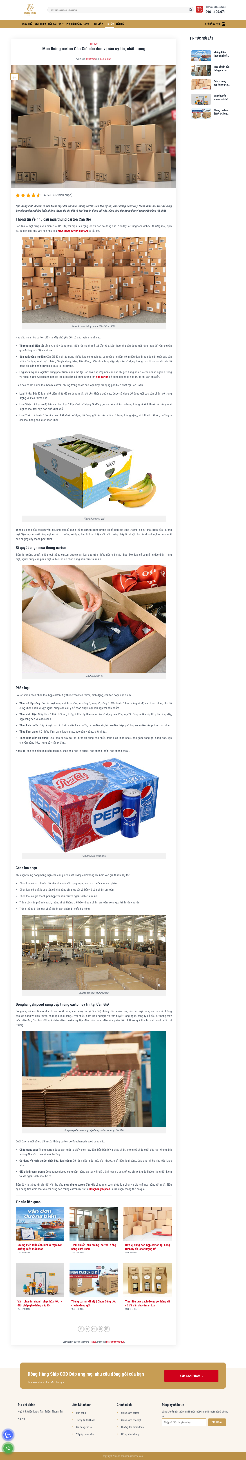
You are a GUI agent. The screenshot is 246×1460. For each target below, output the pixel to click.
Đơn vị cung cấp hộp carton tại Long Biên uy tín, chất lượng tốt (147, 1247)
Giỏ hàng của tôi (84, 1427)
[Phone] (8, 1448)
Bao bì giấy (105, 59)
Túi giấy (98, 23)
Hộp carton (55, 23)
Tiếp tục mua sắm (85, 1434)
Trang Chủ (26, 23)
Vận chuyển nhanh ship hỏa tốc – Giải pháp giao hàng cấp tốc (39, 1303)
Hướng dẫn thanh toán (132, 1427)
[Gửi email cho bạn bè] (94, 1329)
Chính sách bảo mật (131, 1420)
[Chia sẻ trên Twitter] (87, 1329)
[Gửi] (190, 10)
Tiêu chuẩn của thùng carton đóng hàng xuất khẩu (93, 1247)
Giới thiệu (40, 23)
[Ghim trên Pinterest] (100, 1329)
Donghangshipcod (99, 1189)
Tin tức (109, 23)
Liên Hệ (120, 23)
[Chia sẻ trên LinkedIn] (107, 1329)
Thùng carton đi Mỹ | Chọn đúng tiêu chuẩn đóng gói (93, 1303)
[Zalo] (8, 1434)
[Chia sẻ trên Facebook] (81, 1329)
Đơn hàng (81, 1413)
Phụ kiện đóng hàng (77, 23)
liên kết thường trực (115, 1341)
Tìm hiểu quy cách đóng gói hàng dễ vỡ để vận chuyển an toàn (147, 1303)
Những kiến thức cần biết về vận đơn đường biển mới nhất (39, 1247)
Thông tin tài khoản (85, 1420)
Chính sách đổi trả (130, 1413)
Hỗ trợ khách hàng (130, 1434)
